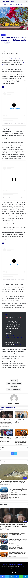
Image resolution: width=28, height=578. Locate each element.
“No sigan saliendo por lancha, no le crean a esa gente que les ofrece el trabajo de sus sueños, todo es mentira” (18, 496)
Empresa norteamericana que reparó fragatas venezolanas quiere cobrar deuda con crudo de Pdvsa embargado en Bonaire (18, 489)
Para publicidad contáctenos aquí (14, 564)
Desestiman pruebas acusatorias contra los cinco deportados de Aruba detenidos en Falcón (18, 541)
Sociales (7, 32)
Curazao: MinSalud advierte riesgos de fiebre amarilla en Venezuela (20, 421)
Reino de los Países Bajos (14, 383)
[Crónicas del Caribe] (8, 1)
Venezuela (14, 386)
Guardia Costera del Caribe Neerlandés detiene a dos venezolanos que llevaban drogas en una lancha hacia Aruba (6, 422)
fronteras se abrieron (16, 57)
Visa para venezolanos (14, 389)
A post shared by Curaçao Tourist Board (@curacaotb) (15, 123)
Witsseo (18, 568)
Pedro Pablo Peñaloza (6, 45)
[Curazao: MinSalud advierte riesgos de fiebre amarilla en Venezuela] (21, 414)
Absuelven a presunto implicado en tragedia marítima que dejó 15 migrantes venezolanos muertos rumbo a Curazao (18, 547)
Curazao (14, 380)
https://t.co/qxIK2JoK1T (14, 335)
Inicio (3, 32)
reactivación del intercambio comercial (16, 58)
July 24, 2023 (18, 344)
